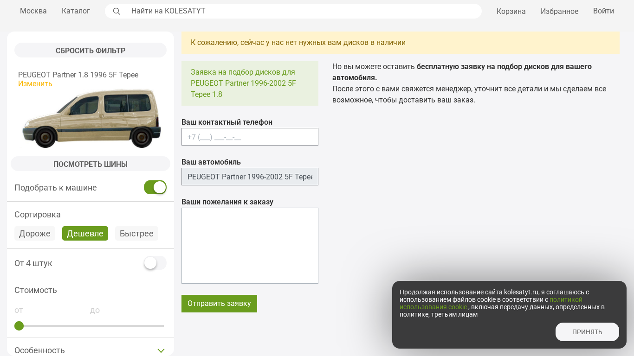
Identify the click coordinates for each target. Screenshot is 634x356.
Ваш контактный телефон (226, 122)
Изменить (35, 83)
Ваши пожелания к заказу (227, 201)
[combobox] (304, 11)
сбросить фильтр (90, 50)
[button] (90, 290)
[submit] (115, 11)
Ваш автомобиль (211, 162)
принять (587, 332)
